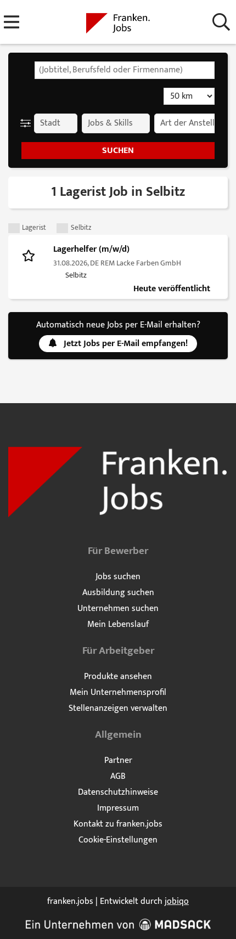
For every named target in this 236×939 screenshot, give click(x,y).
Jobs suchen (118, 576)
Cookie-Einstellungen (118, 840)
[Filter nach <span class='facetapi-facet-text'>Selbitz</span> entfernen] (62, 228)
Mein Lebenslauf (118, 624)
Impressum (118, 808)
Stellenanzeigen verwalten (118, 708)
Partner (118, 760)
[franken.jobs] (118, 22)
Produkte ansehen (118, 676)
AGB (118, 776)
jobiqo (177, 901)
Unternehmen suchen (118, 608)
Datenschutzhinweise (118, 792)
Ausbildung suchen (118, 592)
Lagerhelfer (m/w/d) (91, 249)
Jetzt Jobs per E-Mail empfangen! (126, 343)
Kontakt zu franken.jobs (118, 824)
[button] (27, 123)
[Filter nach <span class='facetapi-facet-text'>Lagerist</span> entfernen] (14, 228)
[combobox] (125, 70)
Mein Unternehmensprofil (118, 692)
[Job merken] (31, 255)
